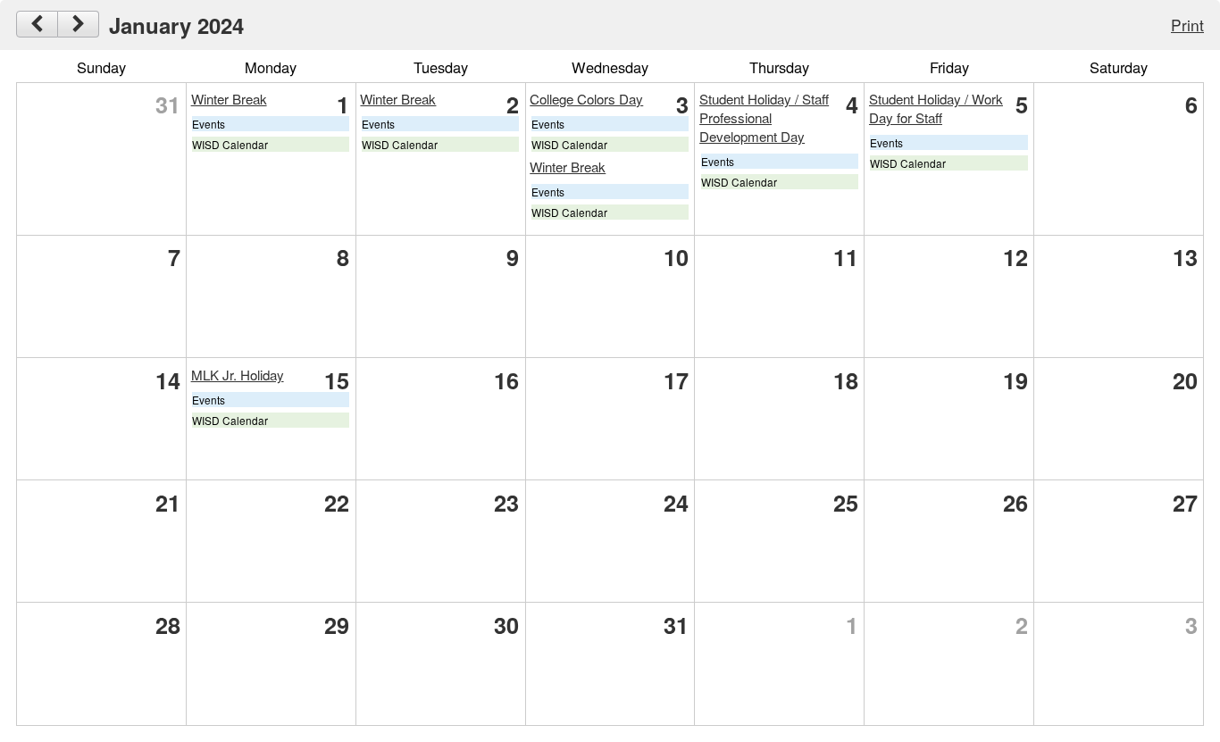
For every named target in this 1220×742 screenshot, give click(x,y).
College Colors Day (586, 98)
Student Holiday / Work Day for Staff (936, 108)
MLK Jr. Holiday (237, 374)
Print (1187, 24)
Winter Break (229, 98)
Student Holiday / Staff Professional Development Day (764, 117)
